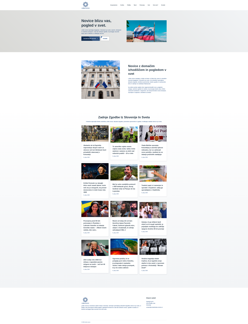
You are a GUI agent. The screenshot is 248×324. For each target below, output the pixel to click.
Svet (149, 5)
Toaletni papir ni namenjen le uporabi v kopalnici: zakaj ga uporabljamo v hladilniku (152, 187)
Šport (135, 5)
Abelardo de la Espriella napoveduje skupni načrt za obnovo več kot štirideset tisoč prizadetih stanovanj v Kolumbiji (94, 149)
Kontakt (163, 5)
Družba (122, 5)
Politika (129, 5)
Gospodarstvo (113, 5)
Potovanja (142, 5)
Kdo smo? (155, 5)
